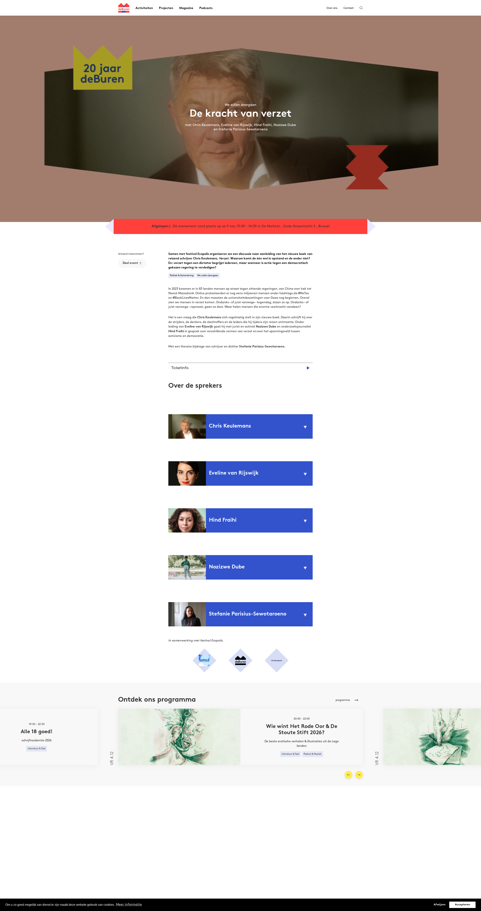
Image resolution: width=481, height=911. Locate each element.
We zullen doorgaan (207, 275)
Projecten (166, 8)
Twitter (127, 290)
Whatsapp (129, 276)
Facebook (128, 283)
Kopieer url (129, 296)
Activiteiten (144, 8)
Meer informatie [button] (129, 904)
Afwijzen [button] (439, 904)
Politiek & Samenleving (182, 275)
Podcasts (206, 8)
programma (343, 700)
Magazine (186, 8)
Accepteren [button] (462, 904)
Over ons (332, 8)
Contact (348, 8)
